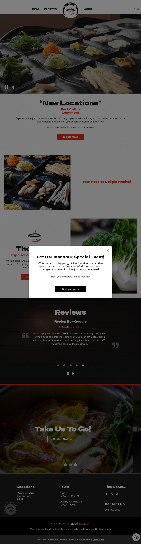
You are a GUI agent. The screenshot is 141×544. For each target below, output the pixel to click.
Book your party (70, 289)
